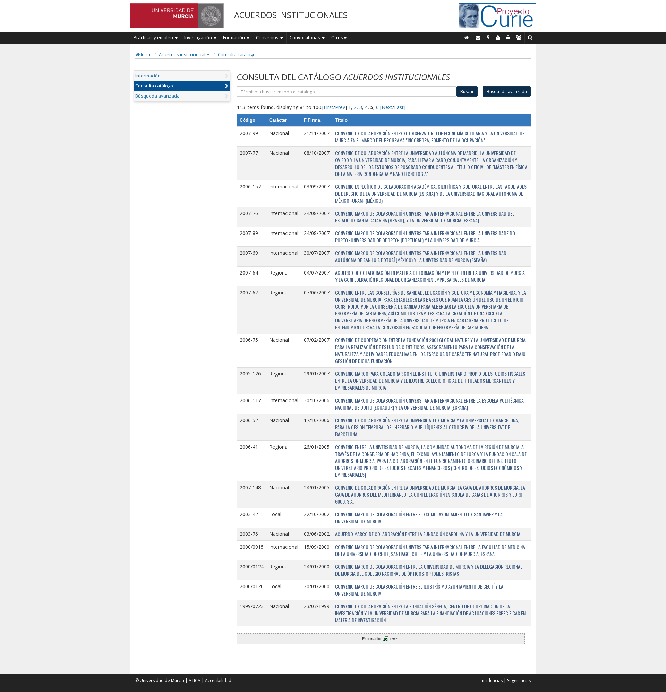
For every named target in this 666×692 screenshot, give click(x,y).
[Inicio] (466, 37)
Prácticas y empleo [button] (154, 37)
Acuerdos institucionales (185, 54)
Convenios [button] (268, 37)
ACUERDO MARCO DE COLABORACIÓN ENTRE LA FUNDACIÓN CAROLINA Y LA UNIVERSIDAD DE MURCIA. (428, 534)
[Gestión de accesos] (519, 37)
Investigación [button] (198, 37)
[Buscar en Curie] (530, 37)
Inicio (146, 54)
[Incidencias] (488, 37)
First (328, 107)
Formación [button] (234, 37)
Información (148, 76)
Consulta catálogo (237, 54)
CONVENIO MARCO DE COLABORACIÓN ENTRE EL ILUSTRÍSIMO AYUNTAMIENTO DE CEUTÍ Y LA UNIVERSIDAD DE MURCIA (419, 590)
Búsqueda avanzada (157, 96)
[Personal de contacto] (498, 37)
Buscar (467, 91)
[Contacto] (478, 37)
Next (387, 107)
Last (399, 107)
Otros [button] (337, 37)
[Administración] (508, 37)
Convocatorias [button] (305, 37)
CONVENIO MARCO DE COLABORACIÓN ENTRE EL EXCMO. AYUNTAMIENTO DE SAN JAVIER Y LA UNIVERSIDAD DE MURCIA (419, 517)
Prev (340, 107)
